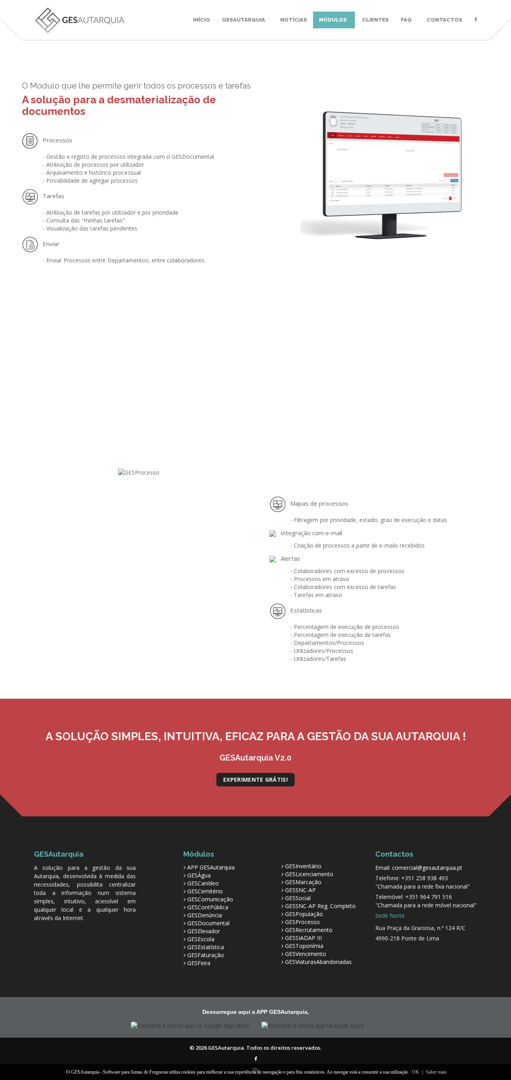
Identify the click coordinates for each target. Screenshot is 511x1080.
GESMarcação (303, 882)
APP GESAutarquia (211, 867)
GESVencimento (305, 954)
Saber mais (436, 1072)
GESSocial (298, 898)
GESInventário (303, 866)
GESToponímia (304, 946)
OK (415, 1072)
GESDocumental (208, 923)
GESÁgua (199, 875)
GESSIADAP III (303, 938)
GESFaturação (205, 955)
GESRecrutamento (309, 930)
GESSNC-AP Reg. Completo (320, 906)
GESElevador (203, 931)
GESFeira (198, 963)
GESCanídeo (203, 883)
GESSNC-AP (300, 890)
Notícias (293, 20)
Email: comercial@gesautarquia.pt (418, 867)
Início (201, 20)
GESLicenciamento (309, 874)
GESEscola (200, 939)
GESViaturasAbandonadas (318, 962)
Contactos (444, 20)
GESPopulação (304, 914)
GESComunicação (210, 899)
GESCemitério (205, 891)
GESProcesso (302, 922)
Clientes (375, 20)
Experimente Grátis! (255, 779)
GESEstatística (205, 947)
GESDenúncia (204, 915)
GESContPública (207, 907)
